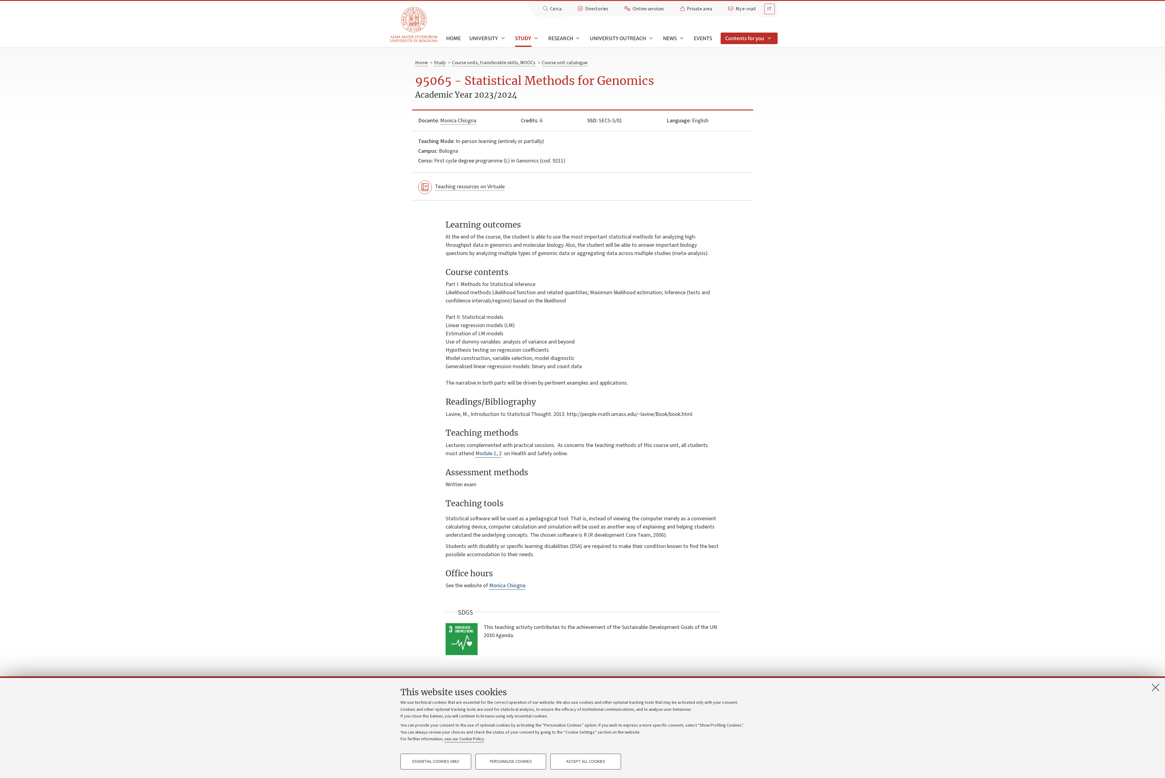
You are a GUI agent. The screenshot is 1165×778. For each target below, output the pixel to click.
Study (523, 38)
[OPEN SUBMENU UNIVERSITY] (502, 38)
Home (453, 38)
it (769, 8)
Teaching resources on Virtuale (470, 186)
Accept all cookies (585, 762)
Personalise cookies (511, 762)
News (670, 38)
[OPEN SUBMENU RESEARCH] (577, 38)
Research (560, 38)
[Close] (1155, 687)
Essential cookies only (435, 762)
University (483, 38)
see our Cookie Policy (464, 739)
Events (703, 38)
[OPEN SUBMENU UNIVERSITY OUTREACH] (650, 38)
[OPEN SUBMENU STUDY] (535, 38)
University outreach (618, 38)
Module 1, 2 (488, 453)
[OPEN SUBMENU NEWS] (681, 38)
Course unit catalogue (565, 62)
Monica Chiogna (458, 120)
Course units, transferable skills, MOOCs (493, 62)
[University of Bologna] (414, 24)
